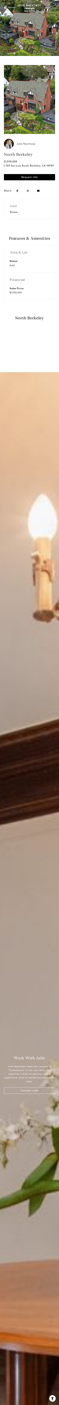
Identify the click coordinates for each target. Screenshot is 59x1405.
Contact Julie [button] (29, 1090)
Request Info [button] (29, 177)
